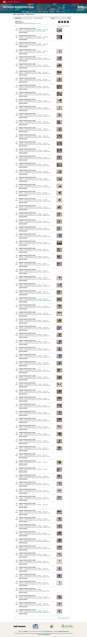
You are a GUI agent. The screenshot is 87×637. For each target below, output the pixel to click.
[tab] (23, 18)
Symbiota (26, 631)
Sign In (80, 7)
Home (23, 11)
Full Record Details (23, 32)
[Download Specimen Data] (65, 22)
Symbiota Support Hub (63, 631)
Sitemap (58, 11)
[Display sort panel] (59, 22)
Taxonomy (45, 11)
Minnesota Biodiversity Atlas (18, 7)
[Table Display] (62, 22)
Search (27, 11)
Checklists (51, 11)
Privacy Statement (46, 634)
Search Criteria (20, 14)
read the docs (48, 631)
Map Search (34, 11)
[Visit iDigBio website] (67, 626)
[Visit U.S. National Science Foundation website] (51, 626)
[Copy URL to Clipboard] (68, 22)
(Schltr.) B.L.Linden (27, 28)
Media (39, 11)
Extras (63, 11)
